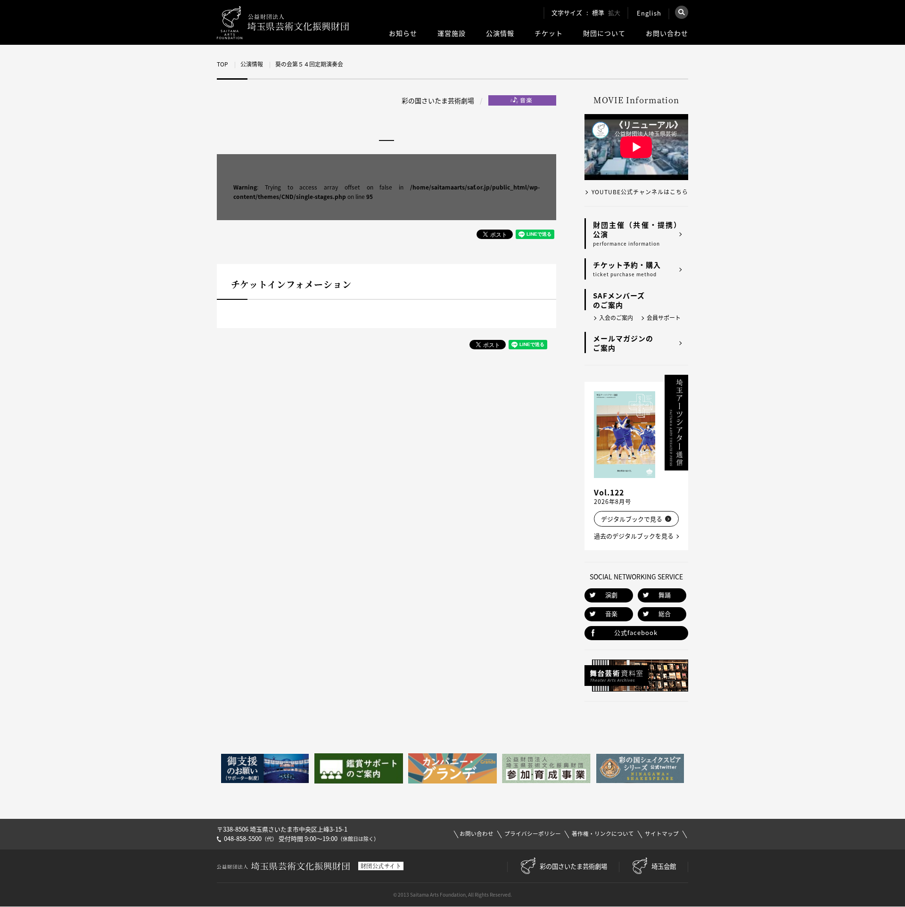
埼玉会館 (663, 866)
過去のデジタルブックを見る (634, 535)
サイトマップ (662, 834)
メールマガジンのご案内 (623, 343)
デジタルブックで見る (631, 518)
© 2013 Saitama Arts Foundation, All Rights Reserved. (452, 894)
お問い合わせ (667, 33)
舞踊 (664, 594)
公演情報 (500, 33)
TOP (222, 64)
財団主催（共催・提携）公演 (637, 233)
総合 (664, 613)
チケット (549, 33)
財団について (604, 33)
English (649, 12)
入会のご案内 (616, 317)
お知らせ (403, 33)
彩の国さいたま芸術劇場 (573, 866)
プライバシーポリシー (532, 834)
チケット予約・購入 (627, 269)
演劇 (611, 594)
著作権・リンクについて (603, 834)
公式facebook (636, 632)
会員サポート (664, 317)
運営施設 (451, 33)
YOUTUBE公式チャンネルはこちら (640, 192)
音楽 (611, 613)
